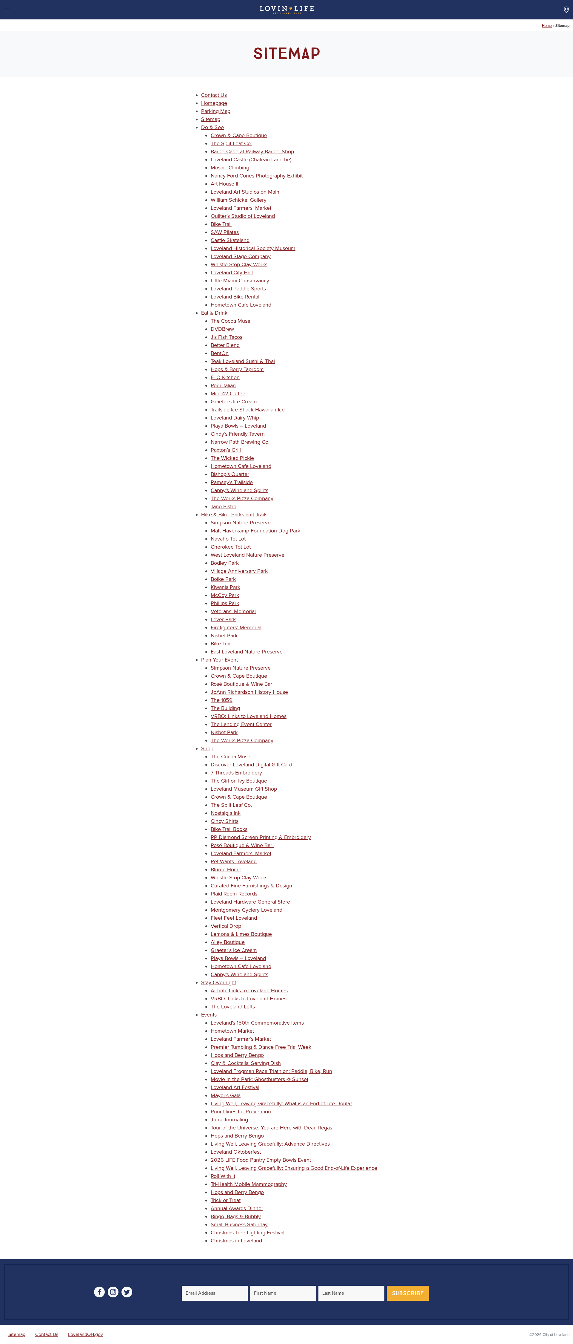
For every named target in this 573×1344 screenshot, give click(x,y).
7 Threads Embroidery (236, 772)
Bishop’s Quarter (230, 474)
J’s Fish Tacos (226, 337)
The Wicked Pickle (232, 458)
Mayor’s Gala (226, 1095)
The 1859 (221, 700)
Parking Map (215, 111)
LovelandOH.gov (85, 1334)
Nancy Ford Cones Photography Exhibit (257, 175)
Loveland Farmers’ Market (241, 208)
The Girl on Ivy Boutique (239, 780)
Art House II (224, 183)
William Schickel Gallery (239, 200)
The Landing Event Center (241, 724)
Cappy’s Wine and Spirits (239, 490)
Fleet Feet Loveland (234, 918)
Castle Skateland (230, 240)
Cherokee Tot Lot (231, 547)
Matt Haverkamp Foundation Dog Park (255, 530)
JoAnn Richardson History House (249, 692)
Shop (207, 748)
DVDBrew (222, 329)
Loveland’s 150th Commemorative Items (257, 1023)
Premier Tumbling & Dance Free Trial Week (261, 1047)
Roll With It (223, 1176)
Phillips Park (225, 603)
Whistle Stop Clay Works (239, 264)
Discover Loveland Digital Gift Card (251, 764)
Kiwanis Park (225, 587)
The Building (225, 708)
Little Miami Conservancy (240, 280)
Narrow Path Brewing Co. (240, 442)
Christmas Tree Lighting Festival (247, 1232)
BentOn (220, 353)
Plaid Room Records (234, 893)
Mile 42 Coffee (228, 393)
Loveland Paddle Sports (238, 288)
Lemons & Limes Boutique (241, 934)
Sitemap (210, 119)
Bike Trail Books (229, 829)
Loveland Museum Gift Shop (244, 789)
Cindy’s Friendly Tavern (238, 434)
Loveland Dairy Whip (235, 417)
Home (547, 25)
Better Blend (225, 345)
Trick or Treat (226, 1200)
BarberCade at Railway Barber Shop (252, 151)
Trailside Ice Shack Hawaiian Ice (248, 409)
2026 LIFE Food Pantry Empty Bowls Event (261, 1160)
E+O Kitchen (225, 377)
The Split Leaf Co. (231, 143)
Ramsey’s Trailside (232, 482)
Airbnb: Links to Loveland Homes (249, 990)
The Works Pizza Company (242, 498)
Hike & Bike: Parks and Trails (234, 514)
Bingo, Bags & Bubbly (236, 1216)
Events (209, 1014)
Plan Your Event (219, 659)
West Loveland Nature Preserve (247, 555)
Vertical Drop (226, 926)
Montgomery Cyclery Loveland (246, 910)
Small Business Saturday (239, 1224)
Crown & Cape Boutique (239, 135)
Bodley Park (225, 563)
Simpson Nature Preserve (241, 522)
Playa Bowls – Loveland (238, 426)
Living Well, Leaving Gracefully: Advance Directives (270, 1144)
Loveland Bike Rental (235, 296)
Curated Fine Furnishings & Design (251, 885)
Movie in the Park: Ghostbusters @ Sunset (259, 1079)
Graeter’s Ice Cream (234, 401)
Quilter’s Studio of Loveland (243, 216)
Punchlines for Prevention (241, 1111)
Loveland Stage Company (241, 256)
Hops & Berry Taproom (237, 369)
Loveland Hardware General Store (250, 901)
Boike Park (223, 579)
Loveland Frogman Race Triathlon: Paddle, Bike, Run (271, 1071)
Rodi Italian (223, 385)
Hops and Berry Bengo (237, 1055)
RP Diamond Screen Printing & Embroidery (261, 837)
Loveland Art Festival (235, 1087)
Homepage (214, 103)
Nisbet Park (224, 635)
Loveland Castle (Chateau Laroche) (251, 159)
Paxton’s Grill (226, 450)
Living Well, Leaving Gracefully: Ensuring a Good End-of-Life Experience (294, 1168)
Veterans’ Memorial (233, 611)
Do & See (212, 127)
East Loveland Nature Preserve (247, 651)
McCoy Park (225, 595)
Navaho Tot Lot (228, 538)
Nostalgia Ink (226, 813)
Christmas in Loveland (236, 1240)
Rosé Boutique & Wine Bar (242, 684)
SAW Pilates (225, 232)
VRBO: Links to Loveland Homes (248, 716)
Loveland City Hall (232, 272)
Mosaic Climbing (230, 167)
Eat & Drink (214, 313)
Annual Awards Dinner (237, 1208)
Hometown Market (232, 1031)
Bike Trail (221, 224)
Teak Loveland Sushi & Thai (243, 361)
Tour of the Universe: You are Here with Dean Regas (271, 1127)
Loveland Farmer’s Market (241, 1039)
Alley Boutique (228, 942)
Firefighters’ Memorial (236, 627)
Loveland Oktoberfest (236, 1152)
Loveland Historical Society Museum (253, 248)
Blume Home (226, 869)
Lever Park (223, 619)
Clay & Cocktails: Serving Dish (246, 1063)
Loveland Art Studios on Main (245, 192)
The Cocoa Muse (230, 321)
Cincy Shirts (224, 821)
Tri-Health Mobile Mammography (249, 1184)
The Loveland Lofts (233, 1006)
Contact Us (214, 95)
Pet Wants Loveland (234, 861)
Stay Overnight (218, 982)
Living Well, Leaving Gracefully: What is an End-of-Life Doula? (281, 1103)
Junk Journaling (229, 1119)
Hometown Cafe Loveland (241, 304)
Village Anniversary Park (239, 571)
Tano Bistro (223, 506)
